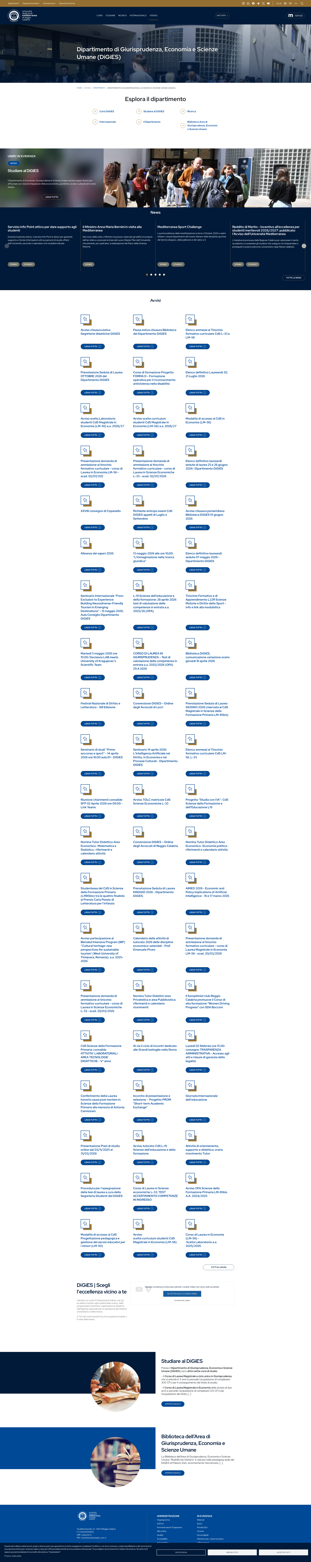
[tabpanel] (43, 246)
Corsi (100, 15)
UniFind (160, 1523)
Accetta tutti (283, 1552)
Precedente (6, 245)
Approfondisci (173, 1404)
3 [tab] (155, 275)
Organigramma (163, 1520)
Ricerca (122, 15)
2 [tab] (151, 275)
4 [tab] (160, 275)
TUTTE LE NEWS (293, 277)
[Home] (22, 15)
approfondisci (173, 1473)
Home (79, 88)
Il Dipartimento (151, 121)
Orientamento (49, 3)
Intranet (200, 1531)
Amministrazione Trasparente (169, 1527)
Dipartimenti (13, 3)
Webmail (200, 1520)
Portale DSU (202, 1527)
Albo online (161, 1531)
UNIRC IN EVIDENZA (22, 156)
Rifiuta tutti (232, 1552)
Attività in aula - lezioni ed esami (210, 1539)
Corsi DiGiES (106, 111)
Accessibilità (162, 1539)
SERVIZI (299, 15)
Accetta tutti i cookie (182, 1300)
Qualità (160, 1535)
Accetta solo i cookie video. (182, 1293)
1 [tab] (147, 275)
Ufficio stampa (203, 1542)
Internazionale (138, 15)
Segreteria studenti (31, 3)
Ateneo (153, 15)
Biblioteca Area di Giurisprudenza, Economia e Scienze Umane (202, 125)
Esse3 (199, 1523)
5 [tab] (164, 275)
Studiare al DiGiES (153, 111)
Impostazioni (181, 1552)
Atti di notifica (162, 1542)
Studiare (110, 15)
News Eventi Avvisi (67, 3)
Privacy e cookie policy (12, 1556)
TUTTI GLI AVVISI (218, 1267)
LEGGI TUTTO (53, 198)
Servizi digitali (202, 1535)
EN (296, 3)
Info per (221, 15)
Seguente (304, 245)
